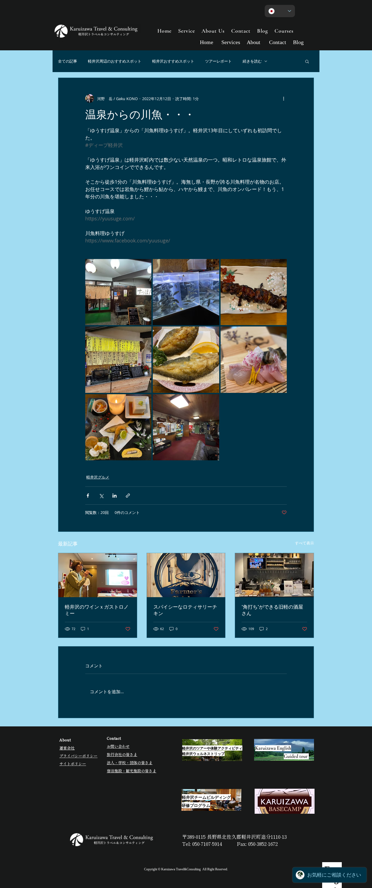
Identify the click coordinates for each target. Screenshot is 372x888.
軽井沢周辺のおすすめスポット (114, 61)
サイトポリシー (72, 763)
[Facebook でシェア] (87, 495)
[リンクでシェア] (127, 495)
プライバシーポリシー (78, 755)
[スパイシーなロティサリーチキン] (186, 575)
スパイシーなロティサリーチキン (185, 610)
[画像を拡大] (118, 292)
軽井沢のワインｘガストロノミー (97, 610)
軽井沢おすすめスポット (173, 61)
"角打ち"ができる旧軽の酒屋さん (272, 610)
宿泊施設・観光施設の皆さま (131, 770)
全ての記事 (67, 61)
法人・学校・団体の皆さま (130, 762)
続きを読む (252, 61)
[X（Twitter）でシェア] (101, 495)
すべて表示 (304, 542)
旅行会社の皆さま (122, 754)
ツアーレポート (218, 61)
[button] (307, 61)
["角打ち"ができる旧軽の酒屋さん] (274, 575)
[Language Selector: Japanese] (280, 11)
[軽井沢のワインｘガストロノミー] (97, 575)
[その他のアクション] (283, 98)
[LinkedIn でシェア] (114, 495)
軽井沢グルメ (97, 477)
